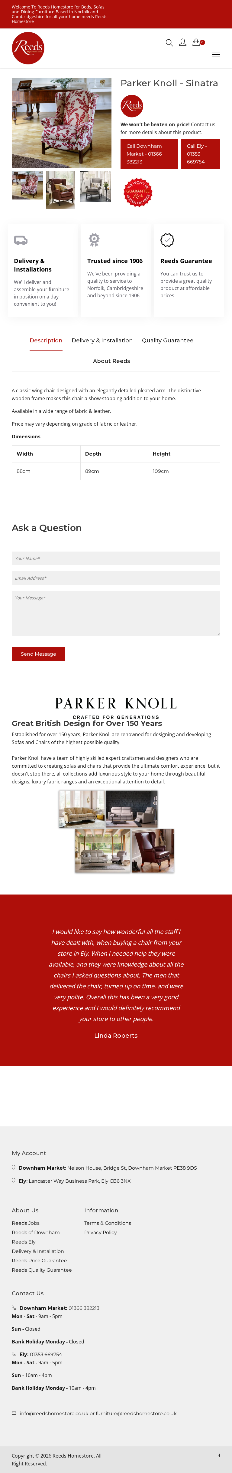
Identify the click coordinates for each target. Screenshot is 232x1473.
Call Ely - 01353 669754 (197, 154)
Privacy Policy (100, 1232)
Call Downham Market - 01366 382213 (144, 154)
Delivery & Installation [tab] (102, 340)
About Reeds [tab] (111, 361)
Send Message (38, 654)
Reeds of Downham (36, 1232)
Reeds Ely (24, 1242)
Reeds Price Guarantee (39, 1260)
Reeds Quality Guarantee (42, 1270)
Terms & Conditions (107, 1223)
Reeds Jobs (26, 1223)
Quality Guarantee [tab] (168, 340)
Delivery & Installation (38, 1251)
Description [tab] (46, 340)
